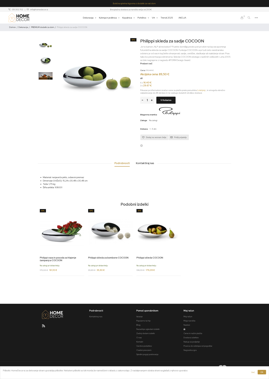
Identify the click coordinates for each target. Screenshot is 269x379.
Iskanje (139, 316)
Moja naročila (189, 320)
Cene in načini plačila (193, 333)
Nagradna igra (190, 350)
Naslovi (187, 325)
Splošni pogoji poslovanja (147, 354)
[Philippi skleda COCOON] (158, 231)
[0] (242, 17)
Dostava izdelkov (191, 337)
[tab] (122, 163)
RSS (44, 326)
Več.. (253, 372)
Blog (138, 325)
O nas (139, 337)
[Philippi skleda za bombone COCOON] (110, 231)
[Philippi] (169, 114)
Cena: (143, 70)
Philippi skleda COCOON (149, 257)
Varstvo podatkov (144, 346)
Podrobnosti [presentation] (122, 163)
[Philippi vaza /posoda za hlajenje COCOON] (62, 231)
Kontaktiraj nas (95, 316)
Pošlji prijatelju (180, 137)
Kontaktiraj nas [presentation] (145, 163)
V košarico (166, 100)
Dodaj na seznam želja (156, 137)
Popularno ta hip (143, 320)
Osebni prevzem (143, 350)
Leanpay (201, 90)
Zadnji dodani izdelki (145, 333)
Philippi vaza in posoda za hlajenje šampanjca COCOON (58, 259)
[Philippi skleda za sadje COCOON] (46, 45)
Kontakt (139, 341)
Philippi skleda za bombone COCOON (108, 257)
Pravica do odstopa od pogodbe (198, 346)
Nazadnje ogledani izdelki (148, 329)
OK (261, 372)
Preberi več (146, 63)
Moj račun (188, 316)
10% (133, 40)
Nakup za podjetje (192, 341)
